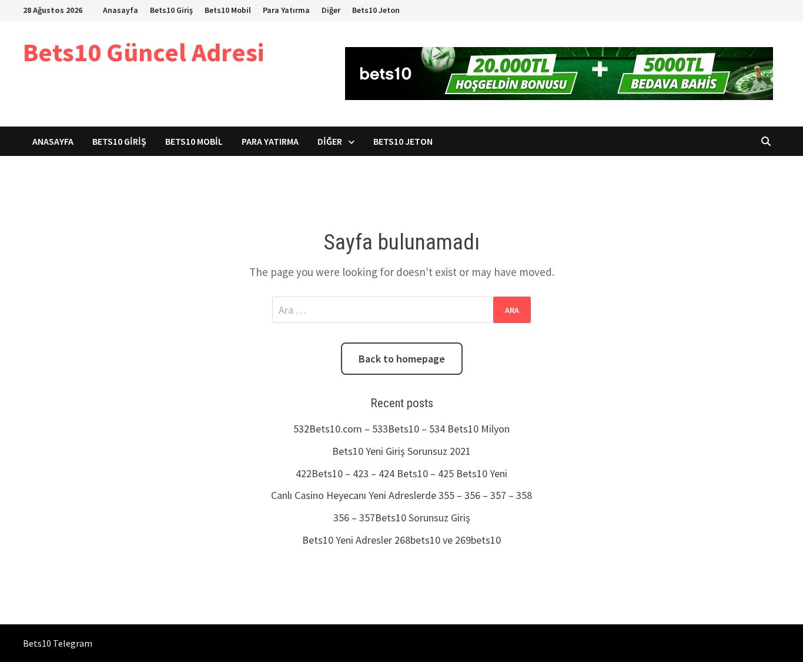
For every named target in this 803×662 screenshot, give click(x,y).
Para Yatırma (286, 10)
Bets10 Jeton (376, 10)
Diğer (331, 10)
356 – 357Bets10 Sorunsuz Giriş (401, 517)
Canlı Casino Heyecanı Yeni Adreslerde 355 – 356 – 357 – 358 (401, 495)
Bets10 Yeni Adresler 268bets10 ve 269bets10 (401, 540)
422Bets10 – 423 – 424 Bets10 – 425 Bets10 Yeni (401, 473)
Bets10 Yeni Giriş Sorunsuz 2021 (401, 451)
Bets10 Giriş (171, 10)
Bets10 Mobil (228, 10)
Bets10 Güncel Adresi (143, 52)
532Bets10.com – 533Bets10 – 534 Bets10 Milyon (401, 428)
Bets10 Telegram (57, 643)
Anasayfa (120, 10)
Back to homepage (402, 358)
